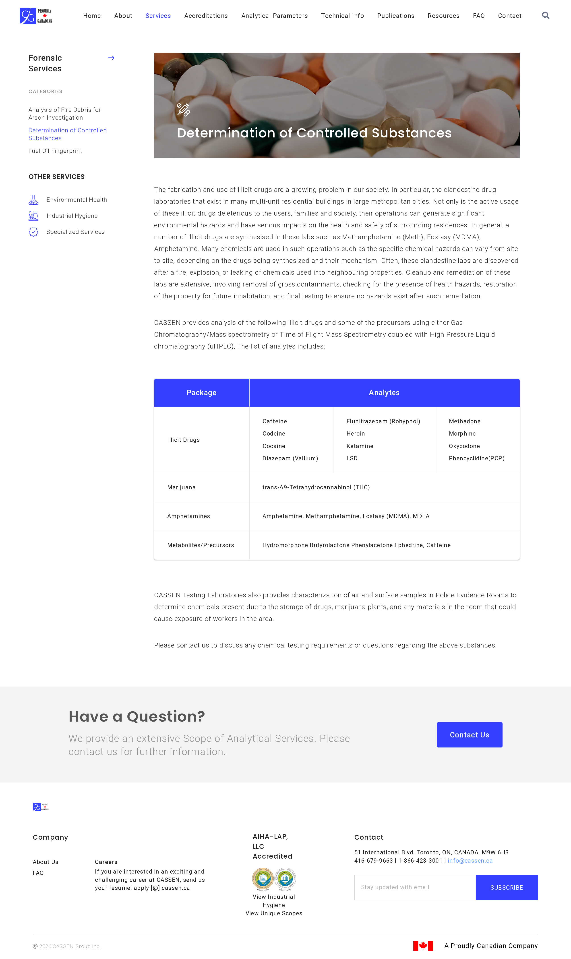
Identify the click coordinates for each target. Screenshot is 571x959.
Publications (396, 15)
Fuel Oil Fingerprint (55, 150)
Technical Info (342, 15)
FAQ (479, 15)
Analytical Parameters (274, 15)
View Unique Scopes (274, 913)
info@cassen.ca (470, 860)
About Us (46, 862)
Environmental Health (77, 199)
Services (158, 15)
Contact (510, 15)
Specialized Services (76, 231)
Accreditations (206, 15)
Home (92, 15)
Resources (444, 15)
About (123, 15)
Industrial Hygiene (72, 215)
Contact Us (470, 735)
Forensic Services (45, 63)
